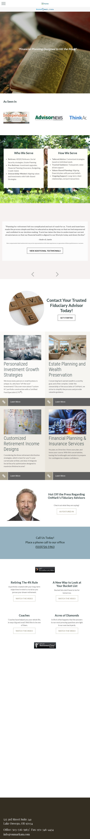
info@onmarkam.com (16, 834)
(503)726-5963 (45, 547)
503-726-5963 (20, 829)
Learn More (15, 402)
